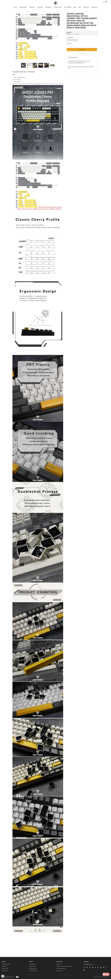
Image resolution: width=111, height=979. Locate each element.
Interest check (58, 7)
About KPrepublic (6, 964)
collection (40, 7)
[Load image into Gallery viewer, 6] (52, 65)
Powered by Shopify (97, 976)
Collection (4, 966)
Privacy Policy (32, 964)
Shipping (68, 34)
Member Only (59, 970)
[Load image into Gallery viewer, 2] (29, 65)
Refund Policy (32, 966)
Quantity (69, 43)
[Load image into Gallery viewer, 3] (35, 65)
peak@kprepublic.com (89, 964)
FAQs (75, 7)
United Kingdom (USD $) (7, 976)
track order (59, 964)
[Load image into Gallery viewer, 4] (40, 65)
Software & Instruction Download (64, 966)
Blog (79, 7)
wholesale (86, 7)
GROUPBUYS (5, 968)
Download (94, 7)
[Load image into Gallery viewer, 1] (23, 65)
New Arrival (48, 7)
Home (15, 7)
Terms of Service (33, 970)
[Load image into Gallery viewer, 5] (46, 65)
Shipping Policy (33, 968)
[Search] (108, 1)
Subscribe (71, 950)
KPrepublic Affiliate (60, 968)
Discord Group (23, 7)
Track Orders (67, 7)
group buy (32, 7)
